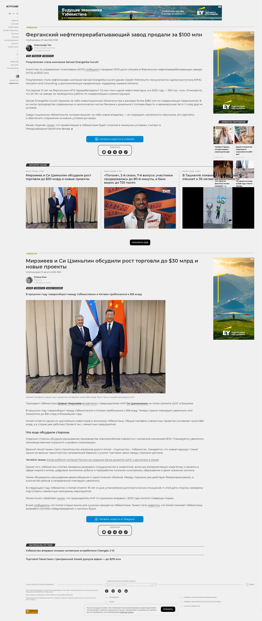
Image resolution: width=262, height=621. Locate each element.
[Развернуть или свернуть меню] (17, 54)
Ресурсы (14, 34)
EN (17, 14)
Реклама (14, 65)
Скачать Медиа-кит (192, 606)
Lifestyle (14, 44)
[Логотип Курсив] (12, 6)
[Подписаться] (155, 584)
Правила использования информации (200, 597)
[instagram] (113, 591)
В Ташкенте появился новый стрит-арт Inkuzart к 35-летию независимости (213, 177)
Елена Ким (40, 277)
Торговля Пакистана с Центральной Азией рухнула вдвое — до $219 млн (73, 559)
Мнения (15, 37)
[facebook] (106, 591)
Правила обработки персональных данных (202, 602)
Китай (29, 288)
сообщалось (41, 505)
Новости (14, 21)
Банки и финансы (10, 30)
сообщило (92, 69)
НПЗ (28, 56)
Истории (14, 24)
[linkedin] (126, 591)
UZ (14, 14)
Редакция (14, 62)
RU (10, 14)
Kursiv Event (13, 47)
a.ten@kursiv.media (42, 50)
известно (154, 505)
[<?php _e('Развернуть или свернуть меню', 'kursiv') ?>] (17, 76)
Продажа (37, 56)
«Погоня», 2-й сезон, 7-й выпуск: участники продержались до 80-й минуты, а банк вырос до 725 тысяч (138, 178)
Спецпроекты (12, 68)
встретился (89, 403)
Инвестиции (13, 27)
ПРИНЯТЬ (168, 609)
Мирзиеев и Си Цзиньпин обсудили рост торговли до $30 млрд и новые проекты (58, 177)
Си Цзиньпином (137, 403)
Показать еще (140, 242)
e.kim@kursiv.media (42, 283)
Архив (111, 602)
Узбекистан (13, 83)
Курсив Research (11, 40)
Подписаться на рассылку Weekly (121, 581)
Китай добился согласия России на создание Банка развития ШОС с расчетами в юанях (102, 459)
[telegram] (119, 591)
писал (50, 125)
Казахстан (14, 80)
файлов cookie (126, 612)
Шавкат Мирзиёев (54, 288)
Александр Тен (42, 45)
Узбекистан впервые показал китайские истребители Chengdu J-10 (70, 550)
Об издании (114, 597)
